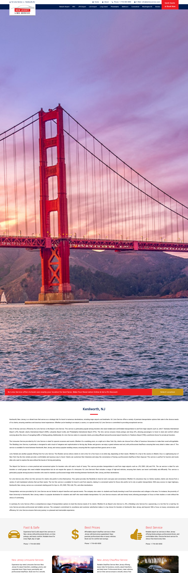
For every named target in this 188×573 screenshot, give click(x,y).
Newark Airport (64, 7)
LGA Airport (93, 7)
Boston (157, 7)
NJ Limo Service (17, 2)
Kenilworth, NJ (30, 2)
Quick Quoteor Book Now (170, 5)
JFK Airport (82, 7)
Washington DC (147, 7)
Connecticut (135, 7)
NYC (73, 7)
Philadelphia (115, 7)
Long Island (104, 7)
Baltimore (125, 7)
